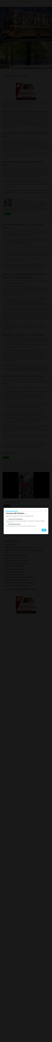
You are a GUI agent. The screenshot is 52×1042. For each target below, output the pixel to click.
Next (44, 530)
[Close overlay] (46, 510)
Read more (10, 522)
